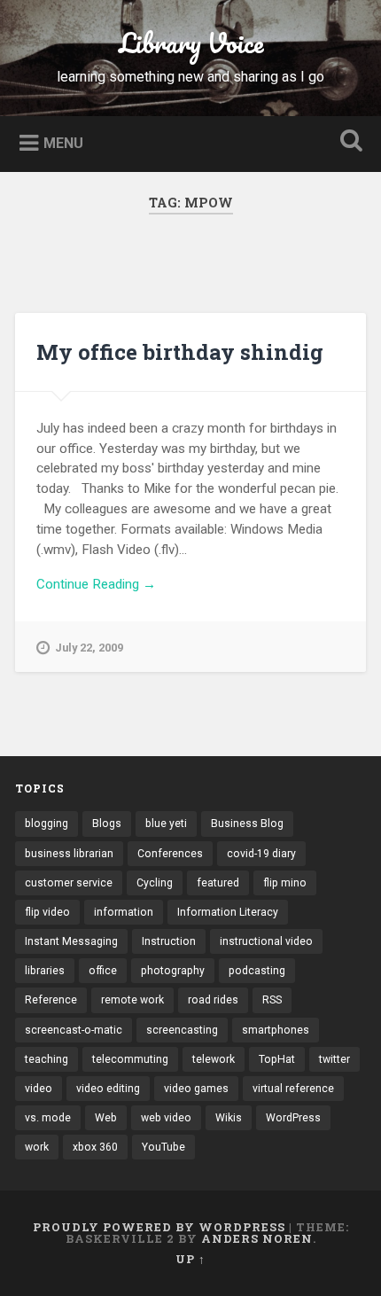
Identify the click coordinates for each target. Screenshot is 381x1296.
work (37, 1147)
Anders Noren (257, 1238)
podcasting (257, 970)
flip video (47, 912)
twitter (334, 1059)
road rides (213, 1000)
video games (196, 1088)
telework (213, 1059)
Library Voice (191, 43)
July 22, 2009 (89, 647)
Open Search (348, 142)
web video (166, 1118)
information (123, 912)
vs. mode (48, 1118)
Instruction (169, 941)
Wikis (228, 1118)
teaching (46, 1059)
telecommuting (130, 1059)
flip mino (285, 883)
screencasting (182, 1030)
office (103, 970)
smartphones (275, 1030)
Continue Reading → (96, 584)
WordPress (293, 1118)
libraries (45, 970)
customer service (69, 883)
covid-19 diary (261, 853)
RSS (272, 1000)
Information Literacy (227, 912)
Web (106, 1118)
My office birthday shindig (179, 352)
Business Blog (247, 823)
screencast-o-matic (73, 1030)
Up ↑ (190, 1259)
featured (218, 883)
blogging (46, 823)
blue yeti (166, 823)
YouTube (163, 1147)
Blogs (106, 823)
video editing (108, 1088)
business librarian (69, 853)
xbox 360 (95, 1147)
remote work (132, 1000)
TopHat (277, 1059)
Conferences (170, 853)
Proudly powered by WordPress (159, 1227)
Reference (51, 1000)
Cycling (154, 883)
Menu (63, 142)
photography (173, 970)
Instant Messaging (71, 941)
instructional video (266, 941)
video (38, 1088)
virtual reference (293, 1088)
